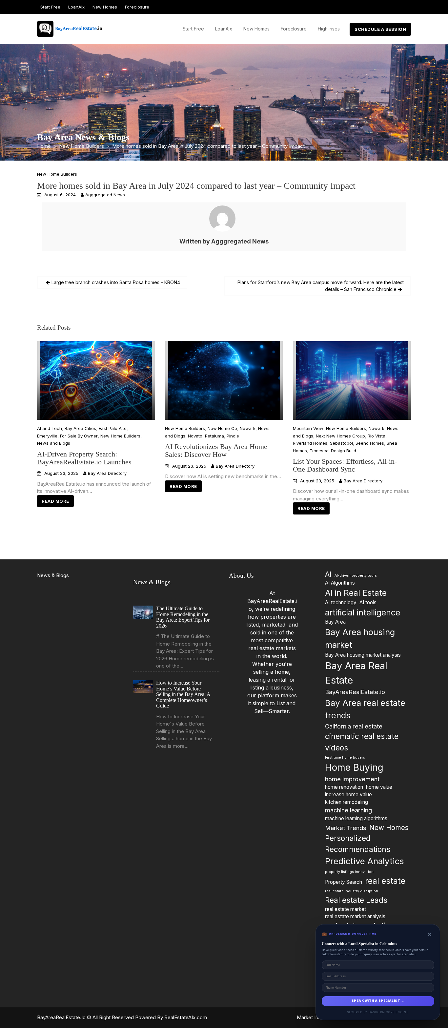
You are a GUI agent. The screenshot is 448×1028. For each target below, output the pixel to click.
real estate (385, 881)
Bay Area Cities (80, 428)
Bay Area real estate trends (365, 709)
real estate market (345, 909)
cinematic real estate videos (361, 742)
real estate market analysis (355, 916)
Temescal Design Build (333, 450)
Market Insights (314, 1017)
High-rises (329, 28)
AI (328, 574)
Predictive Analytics (364, 861)
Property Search (343, 882)
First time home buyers (345, 757)
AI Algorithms (340, 583)
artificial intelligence (362, 612)
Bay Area (335, 622)
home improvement (352, 779)
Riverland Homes (310, 443)
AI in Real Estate (356, 593)
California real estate (353, 726)
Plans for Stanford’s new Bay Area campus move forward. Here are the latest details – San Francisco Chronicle (320, 286)
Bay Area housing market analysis (363, 654)
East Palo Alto (113, 428)
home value (379, 787)
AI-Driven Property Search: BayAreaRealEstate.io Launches (84, 458)
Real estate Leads (356, 899)
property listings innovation (349, 872)
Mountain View (308, 428)
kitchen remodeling (346, 802)
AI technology (340, 602)
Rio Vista (376, 435)
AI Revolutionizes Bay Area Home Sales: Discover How (216, 450)
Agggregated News (105, 194)
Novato (195, 435)
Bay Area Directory (107, 473)
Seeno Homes (370, 443)
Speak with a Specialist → (378, 1000)
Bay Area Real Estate (356, 673)
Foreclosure (137, 7)
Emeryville (47, 435)
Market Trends (345, 827)
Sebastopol (341, 443)
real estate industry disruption (351, 891)
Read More (55, 500)
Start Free (50, 7)
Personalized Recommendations (357, 844)
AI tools (368, 602)
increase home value (348, 794)
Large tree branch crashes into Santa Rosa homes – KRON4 (115, 282)
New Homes (104, 7)
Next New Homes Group (340, 435)
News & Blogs (53, 575)
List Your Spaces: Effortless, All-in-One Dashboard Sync (345, 465)
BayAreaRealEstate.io (355, 691)
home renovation (344, 787)
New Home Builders (57, 174)
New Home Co (222, 428)
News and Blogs (53, 443)
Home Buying (354, 767)
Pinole (233, 435)
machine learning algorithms (356, 818)
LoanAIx (76, 7)
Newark (247, 428)
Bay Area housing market (360, 638)
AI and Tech (49, 428)
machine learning (348, 810)
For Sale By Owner (79, 435)
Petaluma (214, 435)
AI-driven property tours (356, 575)
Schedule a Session (380, 29)
